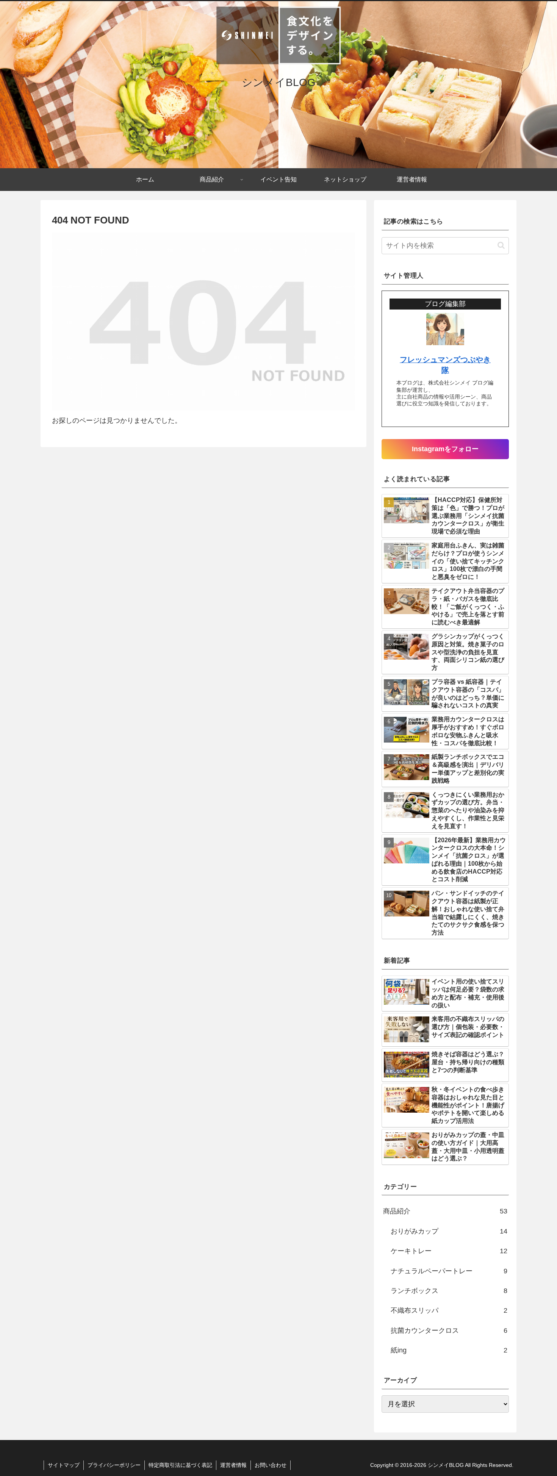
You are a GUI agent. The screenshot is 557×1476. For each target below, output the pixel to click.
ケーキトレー (449, 1251)
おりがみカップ (449, 1231)
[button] (501, 245)
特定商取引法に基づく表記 (180, 1465)
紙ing (449, 1350)
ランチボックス (449, 1291)
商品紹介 (445, 1211)
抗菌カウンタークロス (449, 1330)
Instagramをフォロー (445, 449)
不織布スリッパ (449, 1310)
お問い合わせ (270, 1465)
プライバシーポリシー (114, 1465)
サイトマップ (64, 1465)
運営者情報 (233, 1465)
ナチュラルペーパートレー (449, 1271)
